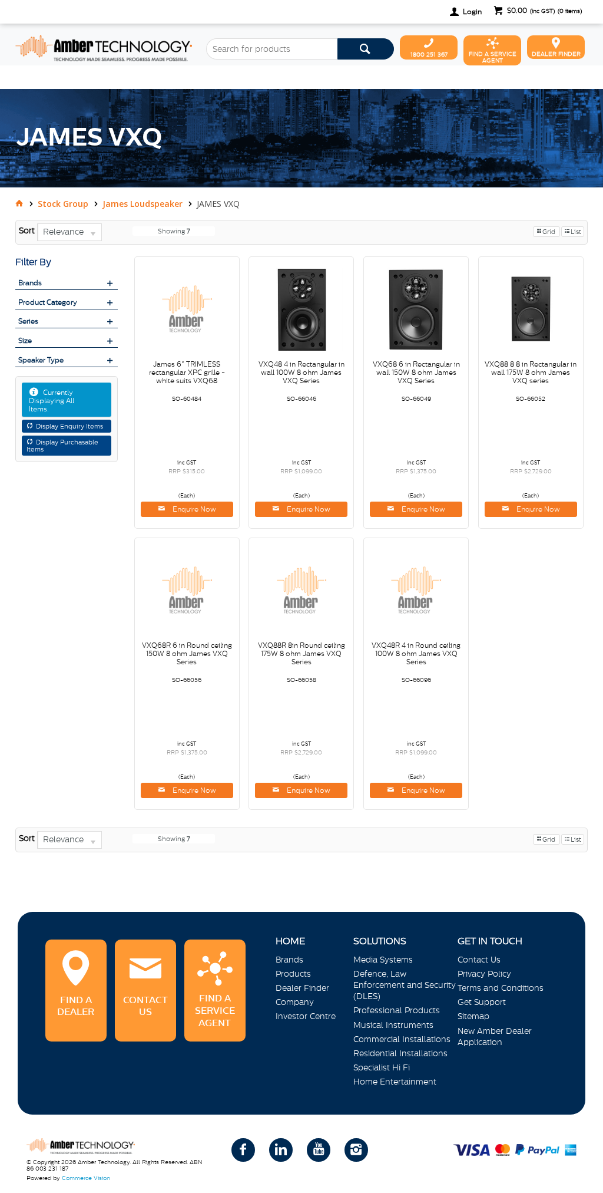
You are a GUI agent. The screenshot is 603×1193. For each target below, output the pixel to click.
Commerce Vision (86, 1178)
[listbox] (69, 232)
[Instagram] (356, 1150)
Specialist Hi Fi (381, 1067)
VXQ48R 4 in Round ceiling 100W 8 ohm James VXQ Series (416, 653)
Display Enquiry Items (69, 426)
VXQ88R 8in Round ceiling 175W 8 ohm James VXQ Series (301, 653)
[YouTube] (318, 1150)
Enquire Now (193, 509)
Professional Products (396, 1010)
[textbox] (271, 49)
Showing (174, 231)
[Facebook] (243, 1150)
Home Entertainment (394, 1081)
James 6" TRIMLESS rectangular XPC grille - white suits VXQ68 (187, 372)
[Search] (365, 49)
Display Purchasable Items (62, 446)
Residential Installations (400, 1053)
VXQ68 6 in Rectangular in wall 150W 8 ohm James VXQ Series (416, 372)
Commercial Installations (401, 1039)
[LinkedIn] (281, 1150)
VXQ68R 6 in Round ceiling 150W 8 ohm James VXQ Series (187, 653)
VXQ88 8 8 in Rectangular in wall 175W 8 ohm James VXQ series (531, 372)
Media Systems (383, 959)
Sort (27, 230)
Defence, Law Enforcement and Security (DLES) (404, 985)
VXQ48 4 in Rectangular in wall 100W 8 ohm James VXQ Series (301, 372)
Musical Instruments (393, 1025)
